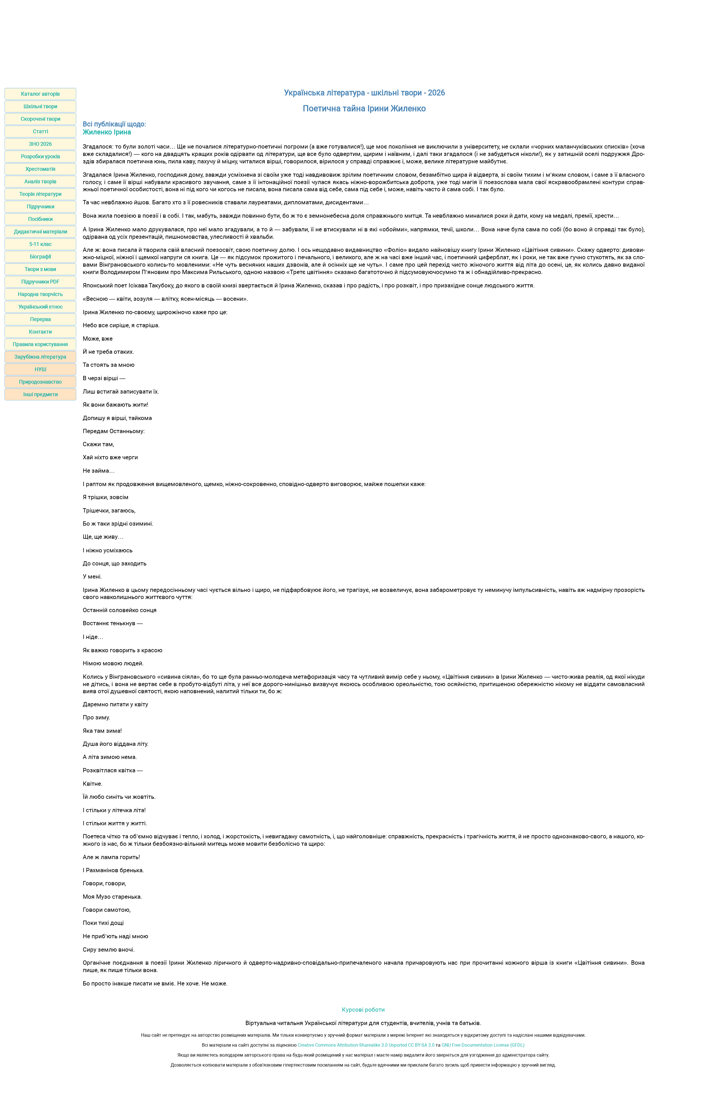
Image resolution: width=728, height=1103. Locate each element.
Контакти (40, 332)
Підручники (40, 206)
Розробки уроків (40, 156)
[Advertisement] (364, 42)
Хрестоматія (40, 169)
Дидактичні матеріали (40, 231)
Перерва (40, 319)
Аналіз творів (40, 181)
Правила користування (40, 344)
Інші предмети (40, 394)
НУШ (40, 369)
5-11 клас (40, 244)
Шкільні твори (40, 106)
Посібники (40, 219)
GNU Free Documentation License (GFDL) (483, 1045)
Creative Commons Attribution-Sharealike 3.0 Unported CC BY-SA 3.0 (366, 1045)
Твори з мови (40, 269)
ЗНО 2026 (40, 144)
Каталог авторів (40, 94)
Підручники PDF (40, 282)
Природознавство (40, 382)
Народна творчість (40, 294)
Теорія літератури (40, 194)
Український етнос (40, 307)
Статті (40, 131)
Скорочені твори (40, 119)
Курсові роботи (363, 1009)
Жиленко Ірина (107, 132)
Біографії (40, 257)
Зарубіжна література (40, 357)
